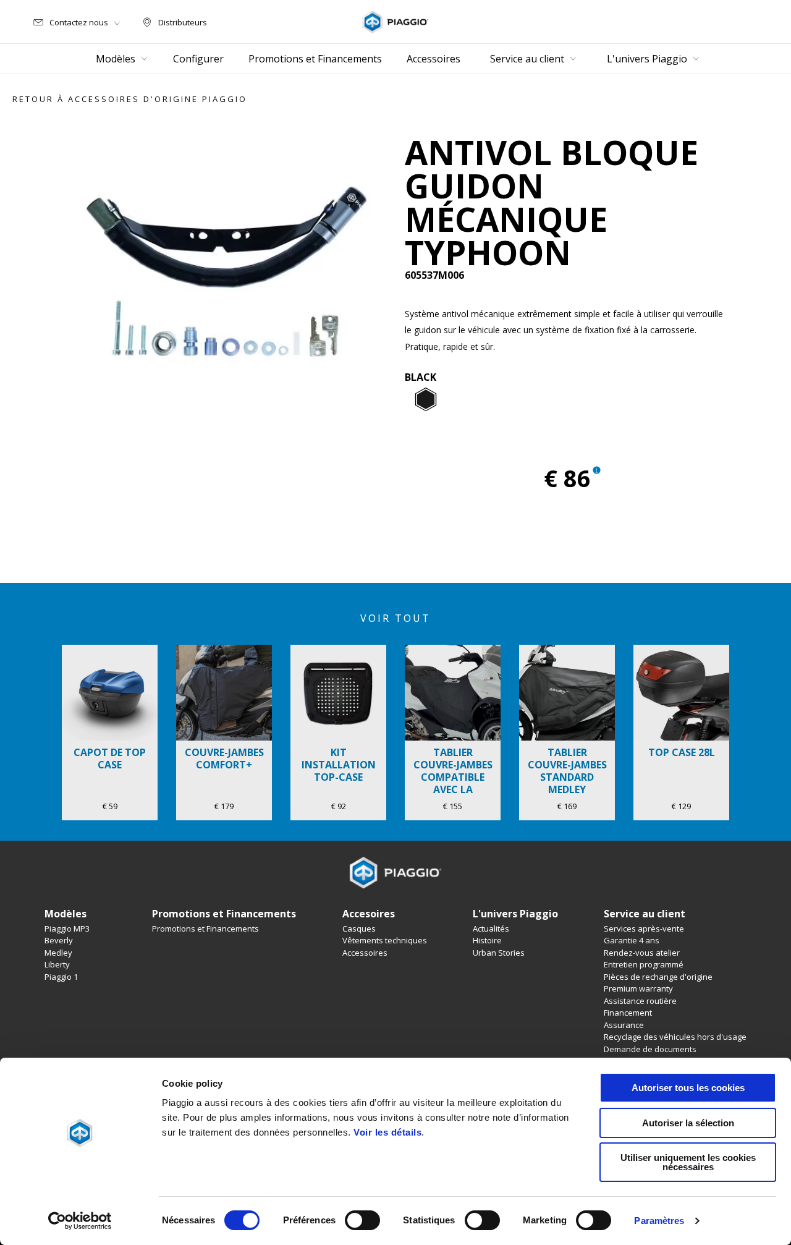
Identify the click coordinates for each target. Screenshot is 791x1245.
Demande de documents (650, 1049)
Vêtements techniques (384, 940)
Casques (359, 928)
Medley (58, 952)
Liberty (57, 964)
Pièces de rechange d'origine (658, 976)
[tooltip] (426, 400)
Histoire (487, 940)
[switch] (362, 1220)
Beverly (58, 940)
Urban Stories (499, 952)
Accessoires (364, 952)
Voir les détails (387, 1132)
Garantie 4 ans (631, 940)
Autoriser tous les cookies (688, 1087)
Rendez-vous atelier (642, 952)
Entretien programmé (643, 964)
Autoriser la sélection (688, 1123)
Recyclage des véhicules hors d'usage (675, 1036)
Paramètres (659, 1220)
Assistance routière (640, 1000)
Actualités (491, 928)
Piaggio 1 (61, 976)
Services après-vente (644, 928)
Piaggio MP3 (67, 928)
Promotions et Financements (205, 928)
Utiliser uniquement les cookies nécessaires (688, 1162)
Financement (628, 1012)
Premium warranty (638, 988)
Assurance (624, 1024)
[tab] (426, 400)
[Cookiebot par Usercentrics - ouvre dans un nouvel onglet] (80, 1221)
